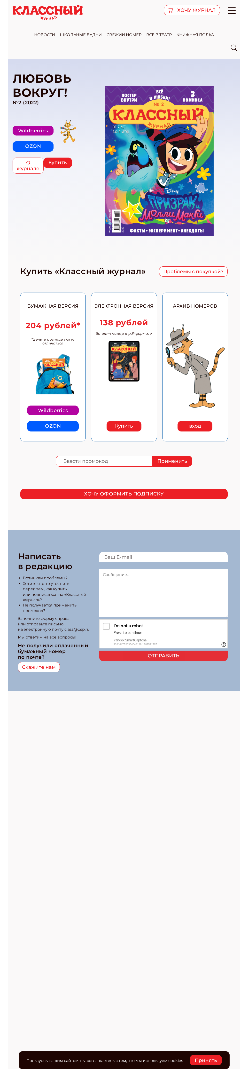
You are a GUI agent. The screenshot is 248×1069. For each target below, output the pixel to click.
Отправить (163, 656)
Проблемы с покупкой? (193, 271)
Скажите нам (39, 667)
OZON (33, 146)
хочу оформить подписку (124, 494)
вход (195, 426)
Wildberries (33, 131)
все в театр (159, 34)
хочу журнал (196, 10)
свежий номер (124, 34)
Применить (172, 461)
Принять (206, 1060)
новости (44, 34)
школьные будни (81, 34)
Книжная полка (195, 34)
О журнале (28, 165)
